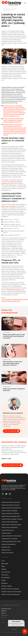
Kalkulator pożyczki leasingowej (10, 589)
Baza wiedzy (7, 8)
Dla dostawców (5, 577)
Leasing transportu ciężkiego (9, 510)
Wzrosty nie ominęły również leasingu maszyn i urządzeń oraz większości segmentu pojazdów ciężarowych (13, 120)
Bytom (2, 619)
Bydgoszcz (4, 617)
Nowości (14, 8)
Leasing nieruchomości (7, 530)
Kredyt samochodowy (7, 552)
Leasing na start (5, 547)
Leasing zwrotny (5, 550)
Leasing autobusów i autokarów (10, 513)
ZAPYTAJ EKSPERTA (10, 431)
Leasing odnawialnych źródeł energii (11, 536)
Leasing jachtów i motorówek (9, 538)
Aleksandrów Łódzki (6, 608)
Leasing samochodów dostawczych (11, 508)
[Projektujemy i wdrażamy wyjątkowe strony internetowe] (14, 629)
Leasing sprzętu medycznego (9, 522)
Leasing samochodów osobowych (10, 502)
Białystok (3, 613)
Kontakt (3, 580)
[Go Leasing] (11, 3)
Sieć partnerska (5, 572)
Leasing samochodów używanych (10, 505)
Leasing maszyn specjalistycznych (10, 516)
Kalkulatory (4, 583)
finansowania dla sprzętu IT (14, 289)
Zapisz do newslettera (11, 465)
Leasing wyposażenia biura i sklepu (11, 541)
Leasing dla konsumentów (8, 544)
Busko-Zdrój (4, 615)
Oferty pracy (4, 574)
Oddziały (3, 569)
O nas (3, 560)
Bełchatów (3, 610)
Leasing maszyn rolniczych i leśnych (11, 524)
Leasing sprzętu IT (6, 533)
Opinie (3, 566)
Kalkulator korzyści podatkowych (10, 594)
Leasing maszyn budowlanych (9, 527)
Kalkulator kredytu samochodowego (11, 591)
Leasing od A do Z (7, 319)
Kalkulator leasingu (6, 586)
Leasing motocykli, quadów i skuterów (11, 519)
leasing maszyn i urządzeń (8, 206)
